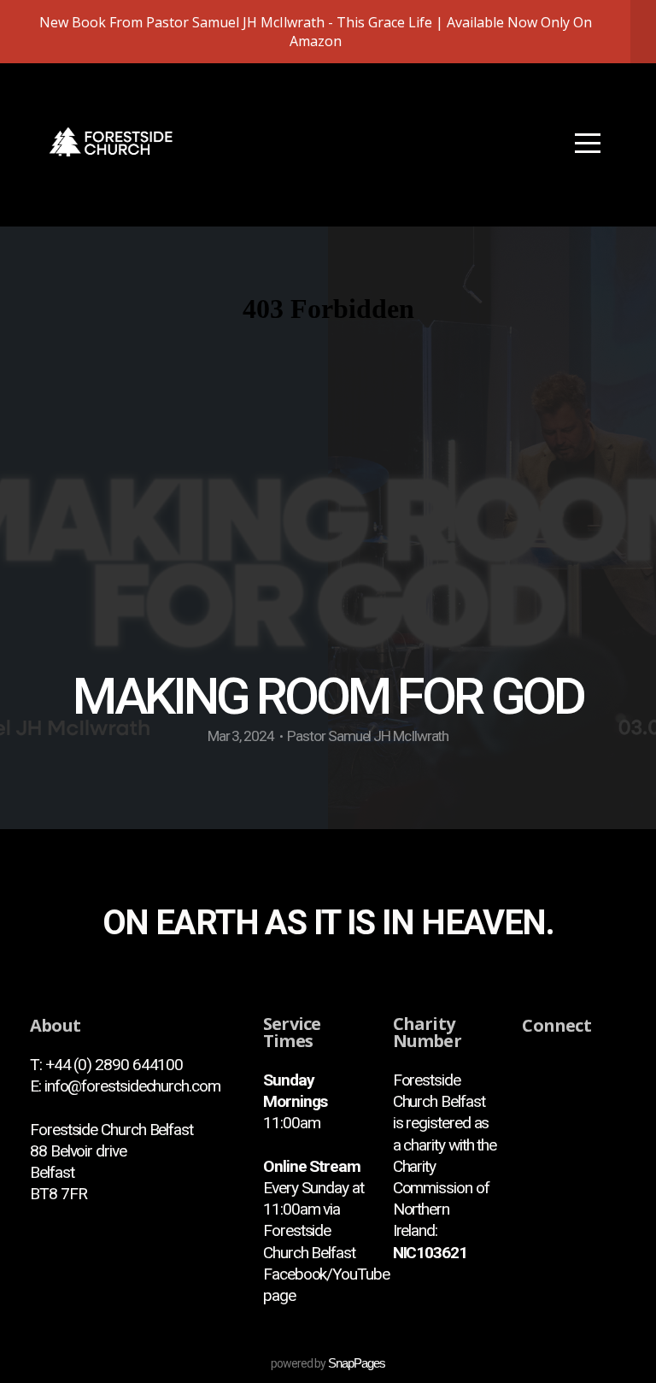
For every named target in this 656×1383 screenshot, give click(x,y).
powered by (327, 1363)
